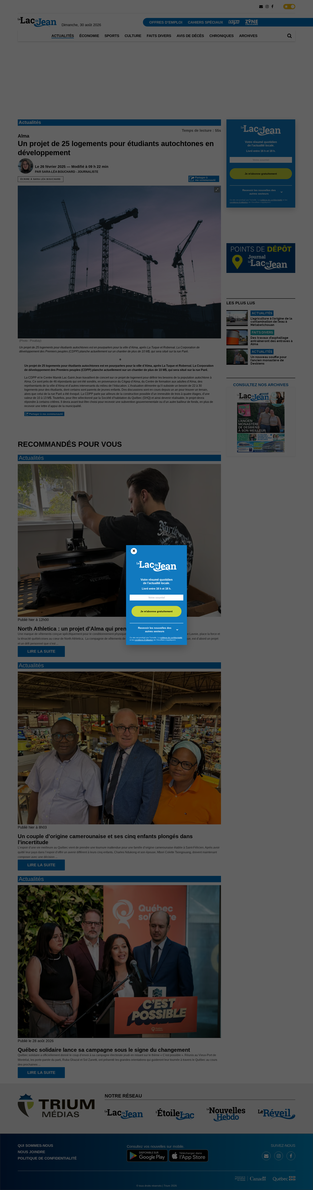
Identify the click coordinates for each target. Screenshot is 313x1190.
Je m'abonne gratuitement (156, 611)
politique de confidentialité (171, 638)
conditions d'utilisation (144, 640)
